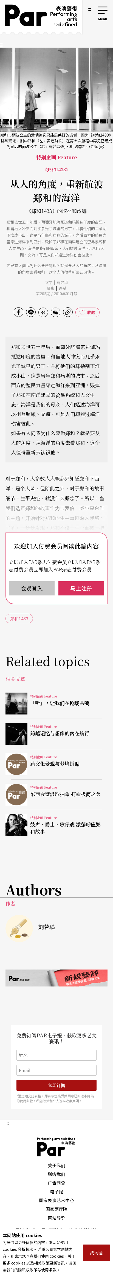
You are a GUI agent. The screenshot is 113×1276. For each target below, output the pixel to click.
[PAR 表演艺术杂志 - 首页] (41, 17)
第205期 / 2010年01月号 (56, 293)
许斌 (62, 288)
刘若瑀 (62, 282)
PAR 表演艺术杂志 (56, 1146)
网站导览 (56, 1217)
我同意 (96, 1252)
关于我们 (56, 1165)
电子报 (56, 1191)
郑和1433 (19, 618)
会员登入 (32, 588)
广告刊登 (56, 1182)
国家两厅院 (56, 1209)
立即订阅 (56, 1085)
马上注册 (81, 588)
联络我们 (56, 1174)
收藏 (91, 312)
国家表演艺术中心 (56, 1200)
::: (89, 8)
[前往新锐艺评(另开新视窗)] (56, 978)
